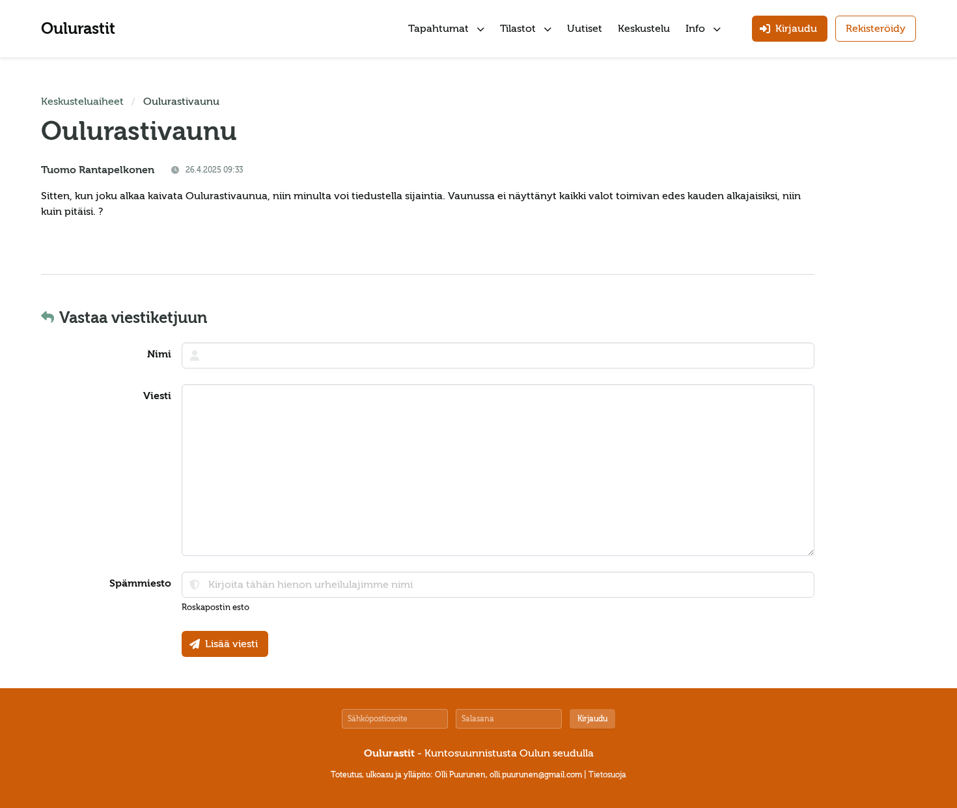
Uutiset (584, 29)
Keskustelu (644, 29)
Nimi (159, 354)
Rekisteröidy (876, 29)
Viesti (157, 396)
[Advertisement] (877, 289)
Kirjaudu (592, 718)
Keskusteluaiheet (82, 101)
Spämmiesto (140, 583)
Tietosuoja (607, 774)
